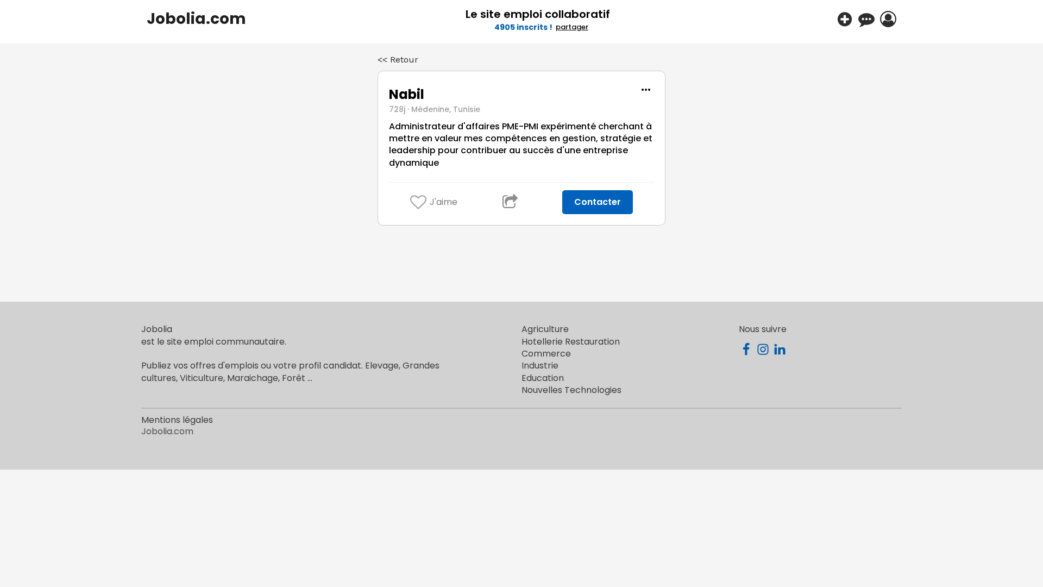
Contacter (597, 202)
